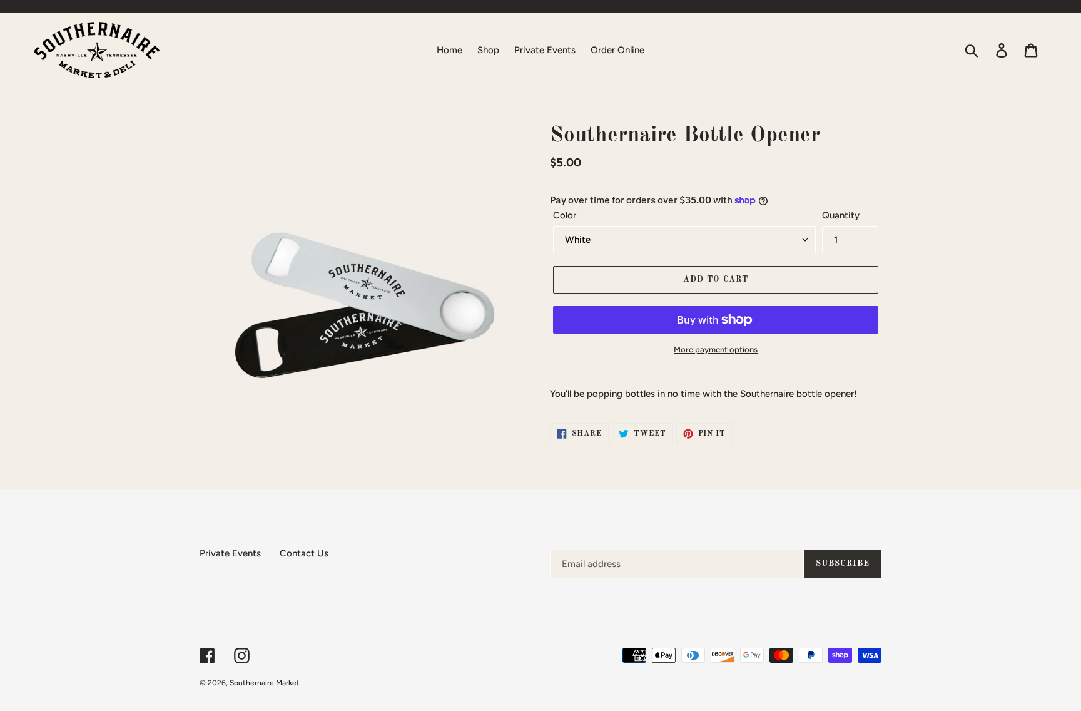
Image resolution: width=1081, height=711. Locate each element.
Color (564, 215)
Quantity (841, 215)
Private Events (230, 553)
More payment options (716, 349)
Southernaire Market (265, 682)
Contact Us (304, 553)
